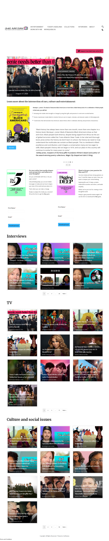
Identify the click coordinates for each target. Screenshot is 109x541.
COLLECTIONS (69, 27)
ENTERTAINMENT (36, 27)
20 (59, 293)
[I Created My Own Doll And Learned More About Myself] (88, 462)
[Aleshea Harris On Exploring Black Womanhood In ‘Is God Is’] (55, 279)
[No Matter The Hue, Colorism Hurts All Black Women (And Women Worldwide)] (88, 320)
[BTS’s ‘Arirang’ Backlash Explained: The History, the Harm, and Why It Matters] (55, 487)
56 (59, 527)
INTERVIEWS (82, 27)
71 (59, 410)
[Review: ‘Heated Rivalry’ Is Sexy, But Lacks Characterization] (55, 370)
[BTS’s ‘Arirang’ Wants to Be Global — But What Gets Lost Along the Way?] (22, 487)
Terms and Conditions (6, 539)
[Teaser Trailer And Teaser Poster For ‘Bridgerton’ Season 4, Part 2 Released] (22, 370)
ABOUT (92, 27)
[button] (64, 162)
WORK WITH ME (36, 29)
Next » (64, 293)
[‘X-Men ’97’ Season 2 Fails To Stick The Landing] (55, 320)
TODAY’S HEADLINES (54, 27)
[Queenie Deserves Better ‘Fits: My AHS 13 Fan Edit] (22, 320)
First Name (12, 208)
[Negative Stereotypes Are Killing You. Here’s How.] (22, 345)
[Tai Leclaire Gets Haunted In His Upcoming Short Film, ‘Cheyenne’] (55, 254)
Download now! (14, 226)
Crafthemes (66, 536)
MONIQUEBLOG (50, 29)
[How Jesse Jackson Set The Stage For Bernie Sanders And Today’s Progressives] (22, 512)
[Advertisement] (54, 12)
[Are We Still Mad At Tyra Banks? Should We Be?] (55, 345)
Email (10, 217)
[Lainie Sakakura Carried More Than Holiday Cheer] (88, 279)
